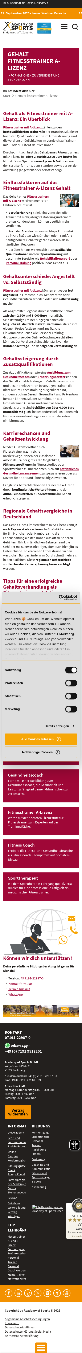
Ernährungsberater (51, 377)
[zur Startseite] (18, 27)
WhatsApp (15, 994)
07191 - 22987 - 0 (38, 3)
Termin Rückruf (19, 989)
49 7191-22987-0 (32, 978)
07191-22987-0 (17, 1037)
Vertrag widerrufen (18, 1112)
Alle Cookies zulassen (37, 739)
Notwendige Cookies (37, 752)
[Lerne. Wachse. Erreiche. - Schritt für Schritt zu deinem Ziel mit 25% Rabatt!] (41, 1011)
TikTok (28, 1293)
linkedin (18, 1293)
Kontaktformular (20, 984)
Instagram (47, 1293)
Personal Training (18, 263)
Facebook (8, 1293)
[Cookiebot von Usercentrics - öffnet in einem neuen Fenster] (59, 597)
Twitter (37, 1293)
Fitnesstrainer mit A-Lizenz (22, 127)
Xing (57, 1293)
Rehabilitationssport (55, 258)
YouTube (66, 1293)
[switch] (71, 683)
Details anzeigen (57, 726)
